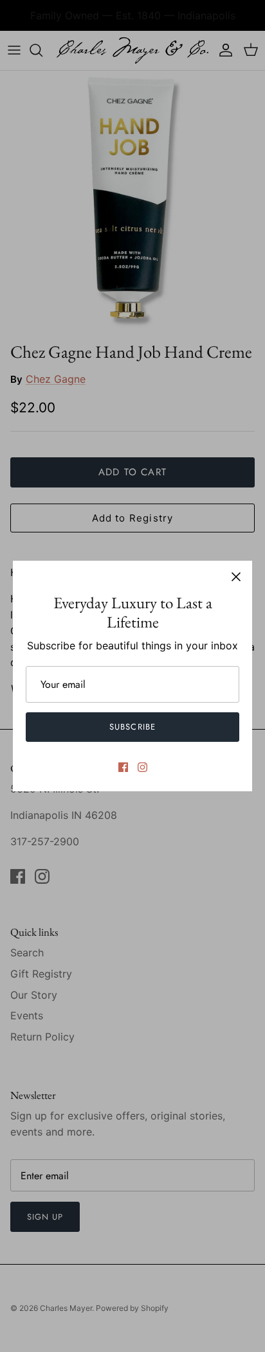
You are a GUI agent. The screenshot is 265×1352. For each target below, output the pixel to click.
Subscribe (132, 727)
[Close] (236, 577)
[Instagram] (142, 767)
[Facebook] (123, 767)
